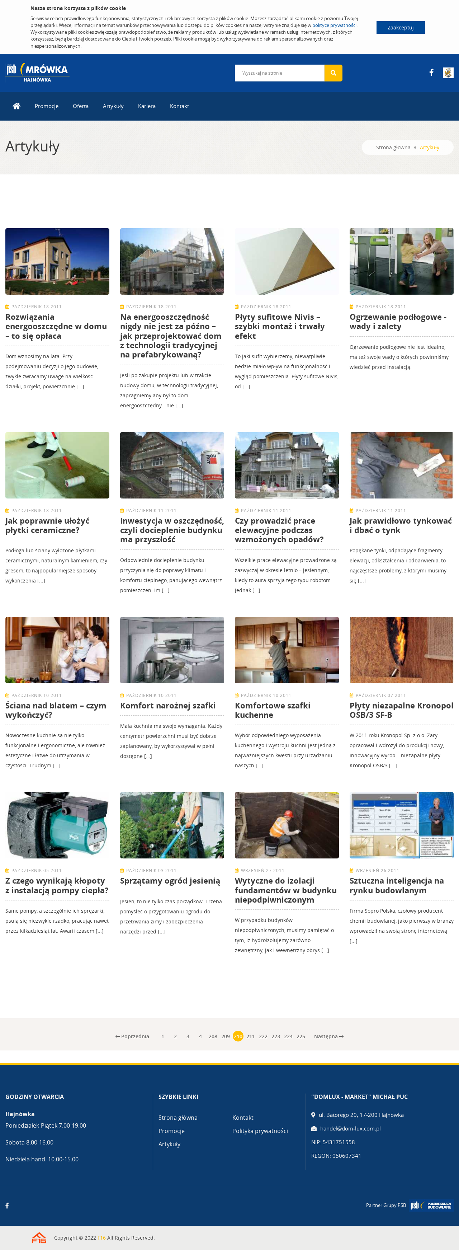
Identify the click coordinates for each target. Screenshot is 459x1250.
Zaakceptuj (401, 27)
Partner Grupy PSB (386, 1205)
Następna (326, 1036)
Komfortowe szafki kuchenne (273, 710)
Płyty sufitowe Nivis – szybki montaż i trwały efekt (280, 326)
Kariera (147, 105)
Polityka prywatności (260, 1131)
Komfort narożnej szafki (168, 705)
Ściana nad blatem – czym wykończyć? (56, 710)
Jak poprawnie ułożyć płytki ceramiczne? (47, 525)
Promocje (46, 105)
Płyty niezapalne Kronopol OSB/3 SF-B (402, 710)
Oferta (81, 105)
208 (213, 1036)
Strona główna (393, 147)
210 (238, 1036)
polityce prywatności (334, 25)
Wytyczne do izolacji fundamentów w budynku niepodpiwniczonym (286, 890)
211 (250, 1036)
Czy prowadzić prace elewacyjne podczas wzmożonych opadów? (279, 530)
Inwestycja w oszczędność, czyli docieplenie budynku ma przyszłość (172, 530)
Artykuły (113, 105)
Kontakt (179, 105)
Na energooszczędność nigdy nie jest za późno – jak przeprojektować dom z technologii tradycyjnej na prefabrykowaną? (171, 335)
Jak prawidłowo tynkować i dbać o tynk (401, 525)
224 (288, 1036)
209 (225, 1036)
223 (275, 1036)
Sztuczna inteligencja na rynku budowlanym (397, 885)
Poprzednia (134, 1036)
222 (263, 1036)
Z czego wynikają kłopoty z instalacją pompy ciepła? (57, 885)
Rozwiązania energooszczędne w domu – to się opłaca (56, 326)
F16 (102, 1237)
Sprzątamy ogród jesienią (170, 880)
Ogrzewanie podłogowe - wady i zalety (398, 321)
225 (301, 1036)
